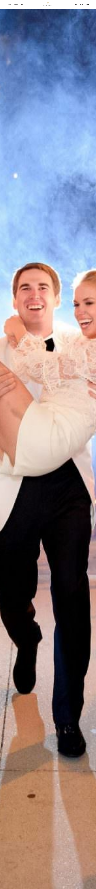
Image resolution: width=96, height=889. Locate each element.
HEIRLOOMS (16, 4)
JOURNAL (87, 4)
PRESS (22, 4)
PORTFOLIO (9, 4)
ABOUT (76, 4)
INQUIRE (81, 4)
